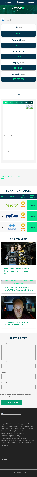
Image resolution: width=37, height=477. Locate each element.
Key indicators (9, 176)
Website (4, 383)
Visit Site (31, 205)
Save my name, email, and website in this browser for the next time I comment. (15, 395)
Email (4, 372)
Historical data (20, 176)
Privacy (4, 459)
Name (4, 362)
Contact (4, 456)
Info (3, 176)
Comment (5, 343)
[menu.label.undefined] (31, 105)
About (3, 452)
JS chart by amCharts (9, 135)
